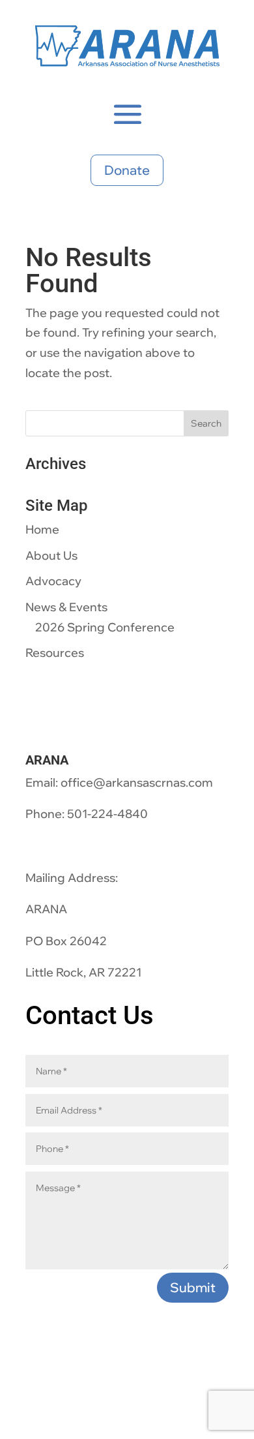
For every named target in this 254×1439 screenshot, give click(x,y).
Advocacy (53, 580)
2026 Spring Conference (105, 627)
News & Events (66, 606)
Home (42, 529)
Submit (193, 1287)
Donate (127, 170)
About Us (51, 555)
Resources (54, 652)
